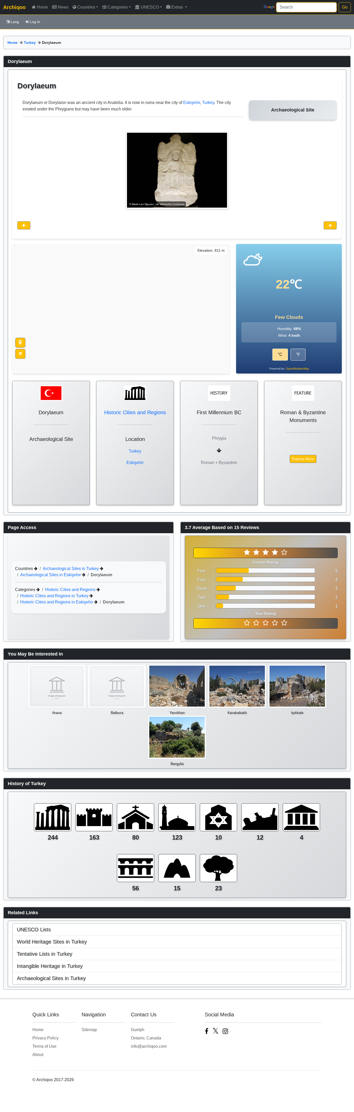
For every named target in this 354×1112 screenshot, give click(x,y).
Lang (15, 22)
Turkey (30, 42)
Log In (35, 22)
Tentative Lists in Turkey (44, 954)
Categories (118, 7)
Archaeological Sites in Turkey (71, 568)
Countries (86, 7)
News (63, 7)
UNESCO (150, 7)
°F (298, 354)
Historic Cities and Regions (135, 412)
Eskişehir (191, 102)
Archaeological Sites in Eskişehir (51, 574)
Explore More (303, 459)
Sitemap (89, 1029)
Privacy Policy (45, 1038)
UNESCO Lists (34, 929)
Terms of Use (44, 1046)
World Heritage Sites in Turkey (52, 942)
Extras (177, 7)
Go (345, 7)
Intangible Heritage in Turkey (50, 966)
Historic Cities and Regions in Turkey (54, 595)
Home (42, 7)
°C (280, 354)
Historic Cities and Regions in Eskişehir (57, 602)
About (37, 1054)
